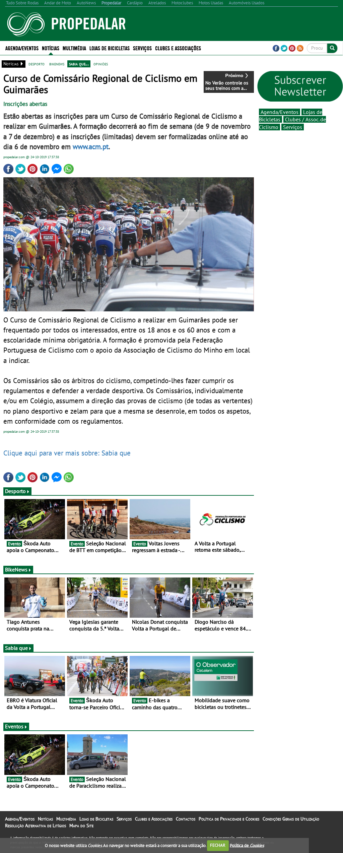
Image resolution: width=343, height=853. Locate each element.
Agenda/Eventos (22, 47)
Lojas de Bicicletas (96, 819)
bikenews (56, 64)
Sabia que (16, 648)
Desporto (15, 491)
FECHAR (217, 845)
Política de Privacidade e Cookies (229, 819)
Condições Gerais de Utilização (291, 819)
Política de (247, 845)
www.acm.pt (91, 146)
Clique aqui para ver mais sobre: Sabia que (67, 453)
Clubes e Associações (154, 819)
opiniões (100, 64)
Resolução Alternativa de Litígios (35, 825)
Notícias (45, 819)
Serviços (292, 127)
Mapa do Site (81, 825)
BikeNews (16, 569)
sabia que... (79, 64)
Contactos (185, 819)
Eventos (14, 726)
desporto (36, 64)
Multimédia (66, 819)
